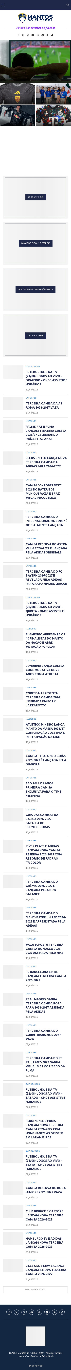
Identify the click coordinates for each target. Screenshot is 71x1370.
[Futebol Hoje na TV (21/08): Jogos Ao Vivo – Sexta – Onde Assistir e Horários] (13, 1156)
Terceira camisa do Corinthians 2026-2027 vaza (43, 1035)
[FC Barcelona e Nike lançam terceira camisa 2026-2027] (13, 972)
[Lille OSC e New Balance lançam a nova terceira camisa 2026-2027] (13, 1265)
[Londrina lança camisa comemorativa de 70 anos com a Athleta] (13, 665)
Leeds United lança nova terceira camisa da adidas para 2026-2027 (17, 119)
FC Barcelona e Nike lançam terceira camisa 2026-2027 (46, 976)
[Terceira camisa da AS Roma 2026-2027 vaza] (17, 93)
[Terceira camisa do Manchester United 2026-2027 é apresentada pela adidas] (13, 913)
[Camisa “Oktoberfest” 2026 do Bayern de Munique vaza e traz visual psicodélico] (13, 485)
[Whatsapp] (38, 35)
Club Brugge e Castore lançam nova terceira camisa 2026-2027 (44, 1215)
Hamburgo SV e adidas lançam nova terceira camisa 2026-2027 (44, 1242)
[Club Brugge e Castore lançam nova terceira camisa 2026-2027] (13, 1211)
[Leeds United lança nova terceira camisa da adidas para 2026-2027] (13, 458)
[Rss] (47, 35)
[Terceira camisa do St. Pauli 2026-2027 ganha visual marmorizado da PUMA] (13, 1058)
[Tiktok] (52, 35)
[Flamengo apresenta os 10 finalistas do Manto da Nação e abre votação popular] (13, 634)
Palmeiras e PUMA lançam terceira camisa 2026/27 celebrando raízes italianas (53, 98)
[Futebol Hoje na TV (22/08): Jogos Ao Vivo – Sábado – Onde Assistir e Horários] (13, 1089)
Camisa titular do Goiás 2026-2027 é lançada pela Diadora (46, 760)
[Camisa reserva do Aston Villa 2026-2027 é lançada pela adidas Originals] (13, 544)
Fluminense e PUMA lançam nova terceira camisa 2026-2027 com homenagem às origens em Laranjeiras (44, 1129)
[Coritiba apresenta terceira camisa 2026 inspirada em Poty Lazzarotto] (13, 693)
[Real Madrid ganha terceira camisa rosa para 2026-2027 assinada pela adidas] (13, 999)
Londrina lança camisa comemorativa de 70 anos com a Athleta (45, 670)
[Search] (67, 5)
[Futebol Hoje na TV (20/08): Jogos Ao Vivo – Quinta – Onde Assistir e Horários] (13, 603)
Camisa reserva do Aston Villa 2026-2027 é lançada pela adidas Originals (46, 548)
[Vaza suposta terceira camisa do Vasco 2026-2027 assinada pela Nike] (13, 944)
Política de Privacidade (42, 1356)
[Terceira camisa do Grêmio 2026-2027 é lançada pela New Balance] (13, 881)
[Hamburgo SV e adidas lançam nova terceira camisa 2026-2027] (13, 1238)
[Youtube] (33, 35)
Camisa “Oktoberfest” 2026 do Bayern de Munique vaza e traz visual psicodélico (53, 119)
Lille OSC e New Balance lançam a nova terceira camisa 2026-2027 (46, 1270)
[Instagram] (28, 35)
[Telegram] (42, 35)
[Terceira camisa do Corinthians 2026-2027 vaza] (13, 1030)
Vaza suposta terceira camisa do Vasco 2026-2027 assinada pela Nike (45, 948)
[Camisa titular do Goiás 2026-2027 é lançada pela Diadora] (13, 756)
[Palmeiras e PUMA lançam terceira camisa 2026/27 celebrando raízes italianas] (13, 426)
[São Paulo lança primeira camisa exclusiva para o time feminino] (13, 783)
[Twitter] (23, 35)
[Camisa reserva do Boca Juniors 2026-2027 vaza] (13, 1188)
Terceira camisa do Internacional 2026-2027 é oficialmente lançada (46, 521)
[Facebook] (18, 35)
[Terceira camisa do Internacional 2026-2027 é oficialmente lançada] (13, 516)
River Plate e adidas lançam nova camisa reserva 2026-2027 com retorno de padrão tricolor (44, 854)
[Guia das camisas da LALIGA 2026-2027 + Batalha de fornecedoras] (13, 814)
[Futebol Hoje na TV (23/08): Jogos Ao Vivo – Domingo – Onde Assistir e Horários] (35, 61)
